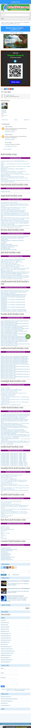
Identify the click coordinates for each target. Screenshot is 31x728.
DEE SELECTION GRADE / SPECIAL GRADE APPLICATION (15, 236)
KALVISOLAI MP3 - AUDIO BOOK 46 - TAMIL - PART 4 (13, 457)
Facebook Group (5, 622)
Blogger (23, 690)
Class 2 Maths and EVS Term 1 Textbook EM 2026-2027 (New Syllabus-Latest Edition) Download (15, 344)
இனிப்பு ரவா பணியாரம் (5, 528)
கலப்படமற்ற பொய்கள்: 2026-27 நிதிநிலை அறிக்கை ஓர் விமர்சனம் (14, 480)
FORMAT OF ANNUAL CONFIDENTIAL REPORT (12, 240)
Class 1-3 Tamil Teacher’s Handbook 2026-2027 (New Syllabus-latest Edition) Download (13, 334)
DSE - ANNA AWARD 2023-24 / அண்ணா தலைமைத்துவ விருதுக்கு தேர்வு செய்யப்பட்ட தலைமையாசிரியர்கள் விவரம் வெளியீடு (15, 218)
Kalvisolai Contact (14, 723)
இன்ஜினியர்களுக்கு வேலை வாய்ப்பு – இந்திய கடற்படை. (12, 261)
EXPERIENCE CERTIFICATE (7, 247)
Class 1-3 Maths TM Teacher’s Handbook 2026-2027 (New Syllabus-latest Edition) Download (15, 324)
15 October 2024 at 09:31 (11, 146)
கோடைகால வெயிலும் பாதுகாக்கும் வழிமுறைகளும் (11, 501)
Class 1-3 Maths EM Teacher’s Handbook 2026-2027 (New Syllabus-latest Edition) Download (15, 321)
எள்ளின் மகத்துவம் (4, 516)
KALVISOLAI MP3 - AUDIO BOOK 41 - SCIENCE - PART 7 (14, 463)
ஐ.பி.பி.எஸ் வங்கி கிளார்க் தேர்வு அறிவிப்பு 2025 (10, 264)
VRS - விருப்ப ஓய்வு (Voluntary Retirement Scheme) (12, 211)
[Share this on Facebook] (5, 89)
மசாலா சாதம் (3, 535)
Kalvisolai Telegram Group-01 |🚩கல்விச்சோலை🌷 (15, 28)
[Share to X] (7, 92)
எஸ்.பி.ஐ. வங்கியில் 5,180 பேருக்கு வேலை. (9, 263)
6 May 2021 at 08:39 (9, 131)
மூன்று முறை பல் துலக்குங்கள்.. (7, 515)
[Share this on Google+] (9, 89)
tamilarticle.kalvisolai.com (7, 653)
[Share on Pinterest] (11, 89)
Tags (9, 574)
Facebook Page (4, 624)
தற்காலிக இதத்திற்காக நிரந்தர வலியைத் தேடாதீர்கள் (11, 475)
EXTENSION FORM (5, 248)
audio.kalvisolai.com (5, 633)
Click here (15, 82)
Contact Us (3, 620)
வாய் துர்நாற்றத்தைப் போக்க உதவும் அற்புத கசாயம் (11, 504)
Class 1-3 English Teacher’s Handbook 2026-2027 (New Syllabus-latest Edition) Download (14, 332)
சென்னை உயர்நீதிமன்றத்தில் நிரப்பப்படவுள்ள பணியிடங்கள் (12, 265)
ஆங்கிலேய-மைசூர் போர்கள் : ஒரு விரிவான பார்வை (11, 390)
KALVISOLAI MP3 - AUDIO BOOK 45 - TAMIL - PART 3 (13, 458)
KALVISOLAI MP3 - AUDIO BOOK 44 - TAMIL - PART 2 (13, 460)
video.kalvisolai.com (6, 661)
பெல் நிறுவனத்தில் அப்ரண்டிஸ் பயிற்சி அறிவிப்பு (10, 267)
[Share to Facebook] (8, 92)
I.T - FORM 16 (4, 241)
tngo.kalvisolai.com (5, 553)
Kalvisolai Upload (5, 627)
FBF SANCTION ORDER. (6, 244)
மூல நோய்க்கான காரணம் (6, 502)
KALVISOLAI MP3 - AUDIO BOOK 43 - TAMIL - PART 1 (13, 461)
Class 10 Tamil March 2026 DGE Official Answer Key (13, 295)
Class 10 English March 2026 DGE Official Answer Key (14, 294)
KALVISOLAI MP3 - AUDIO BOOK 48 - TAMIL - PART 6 (13, 454)
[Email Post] (2, 91)
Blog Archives (16, 574)
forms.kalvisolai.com (6, 554)
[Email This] (4, 92)
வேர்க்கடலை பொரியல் (5, 533)
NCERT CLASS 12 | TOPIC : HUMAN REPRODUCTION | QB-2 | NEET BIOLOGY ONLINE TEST (15, 372)
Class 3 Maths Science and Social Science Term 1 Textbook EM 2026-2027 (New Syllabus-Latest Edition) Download (15, 337)
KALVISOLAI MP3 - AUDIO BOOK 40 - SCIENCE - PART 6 (14, 465)
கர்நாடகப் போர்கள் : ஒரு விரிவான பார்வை (9, 391)
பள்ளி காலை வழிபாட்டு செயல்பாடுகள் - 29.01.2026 (11, 172)
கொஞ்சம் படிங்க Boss (5, 388)
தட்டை (2, 537)
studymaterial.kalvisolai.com (8, 557)
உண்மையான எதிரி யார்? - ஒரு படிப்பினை (9, 476)
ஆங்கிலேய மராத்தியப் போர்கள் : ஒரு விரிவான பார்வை (11, 389)
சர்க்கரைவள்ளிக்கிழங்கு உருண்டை (8, 529)
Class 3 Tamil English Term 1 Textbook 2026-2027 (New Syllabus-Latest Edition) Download (14, 342)
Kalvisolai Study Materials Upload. (9, 549)
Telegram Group (9, 22)
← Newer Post (4, 119)
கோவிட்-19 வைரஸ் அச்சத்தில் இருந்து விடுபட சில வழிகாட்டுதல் (13, 511)
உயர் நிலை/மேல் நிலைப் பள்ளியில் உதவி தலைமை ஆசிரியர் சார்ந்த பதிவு (15, 212)
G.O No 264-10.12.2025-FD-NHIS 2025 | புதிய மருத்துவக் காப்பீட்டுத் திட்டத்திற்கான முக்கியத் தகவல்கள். (13, 208)
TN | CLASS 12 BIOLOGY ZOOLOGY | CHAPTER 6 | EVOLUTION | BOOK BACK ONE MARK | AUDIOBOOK (13, 430)
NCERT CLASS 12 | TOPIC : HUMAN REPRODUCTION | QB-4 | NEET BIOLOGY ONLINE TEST (15, 377)
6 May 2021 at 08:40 (9, 139)
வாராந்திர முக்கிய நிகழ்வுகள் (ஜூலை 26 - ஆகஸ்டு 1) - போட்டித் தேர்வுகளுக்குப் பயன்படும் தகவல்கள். (14, 393)
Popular (3, 574)
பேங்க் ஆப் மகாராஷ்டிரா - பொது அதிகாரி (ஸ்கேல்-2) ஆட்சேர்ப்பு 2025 (15, 268)
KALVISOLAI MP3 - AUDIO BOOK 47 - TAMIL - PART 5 (13, 456)
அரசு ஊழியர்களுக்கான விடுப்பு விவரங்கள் (9, 202)
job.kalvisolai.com (5, 555)
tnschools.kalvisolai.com (6, 550)
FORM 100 (3, 243)
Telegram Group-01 (18, 22)
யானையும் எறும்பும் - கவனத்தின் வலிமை (9, 478)
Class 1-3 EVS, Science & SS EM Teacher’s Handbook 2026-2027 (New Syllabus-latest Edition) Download (15, 326)
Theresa (7, 142)
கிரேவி (2, 534)
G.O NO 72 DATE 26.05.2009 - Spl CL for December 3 (13, 210)
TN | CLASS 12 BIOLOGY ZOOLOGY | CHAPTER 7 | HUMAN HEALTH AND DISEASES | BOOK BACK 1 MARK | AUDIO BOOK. (14, 421)
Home (2, 22)
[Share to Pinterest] (10, 92)
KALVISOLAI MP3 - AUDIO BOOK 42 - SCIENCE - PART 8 (14, 462)
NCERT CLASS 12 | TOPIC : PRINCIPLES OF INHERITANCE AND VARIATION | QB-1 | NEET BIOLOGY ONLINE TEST (15, 362)
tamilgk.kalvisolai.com (6, 655)
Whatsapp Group (5, 631)
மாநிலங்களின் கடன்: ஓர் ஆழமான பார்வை (9, 484)
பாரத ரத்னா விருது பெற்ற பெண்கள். (8, 395)
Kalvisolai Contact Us (6, 548)
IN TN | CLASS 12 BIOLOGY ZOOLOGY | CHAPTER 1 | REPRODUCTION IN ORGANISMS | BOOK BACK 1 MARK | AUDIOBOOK (14, 427)
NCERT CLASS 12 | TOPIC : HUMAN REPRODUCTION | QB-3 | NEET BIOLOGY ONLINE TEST (15, 375)
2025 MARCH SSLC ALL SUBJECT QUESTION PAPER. (14, 309)
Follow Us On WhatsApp (21, 727)
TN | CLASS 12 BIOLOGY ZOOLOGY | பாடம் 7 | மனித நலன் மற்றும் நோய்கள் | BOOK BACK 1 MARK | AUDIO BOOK (15, 424)
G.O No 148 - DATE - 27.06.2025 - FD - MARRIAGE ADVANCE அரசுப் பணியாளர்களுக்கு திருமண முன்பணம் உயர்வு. (15, 226)
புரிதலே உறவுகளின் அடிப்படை (6, 477)
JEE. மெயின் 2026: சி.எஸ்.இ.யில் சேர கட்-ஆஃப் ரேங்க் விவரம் (13, 171)
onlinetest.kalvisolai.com (7, 559)
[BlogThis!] (5, 92)
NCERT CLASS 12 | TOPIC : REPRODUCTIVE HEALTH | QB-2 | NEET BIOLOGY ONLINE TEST (15, 367)
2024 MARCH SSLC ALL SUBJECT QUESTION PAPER (13, 311)
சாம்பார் (2, 531)
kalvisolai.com (4, 551)
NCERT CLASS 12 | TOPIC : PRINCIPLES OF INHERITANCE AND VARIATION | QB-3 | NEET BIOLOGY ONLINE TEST (15, 357)
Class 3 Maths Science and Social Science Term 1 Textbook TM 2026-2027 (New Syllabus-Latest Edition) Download (15, 339)
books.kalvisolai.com (6, 558)
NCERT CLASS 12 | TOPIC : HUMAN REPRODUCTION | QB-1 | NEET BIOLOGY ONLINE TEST (15, 370)
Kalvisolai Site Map (5, 191)
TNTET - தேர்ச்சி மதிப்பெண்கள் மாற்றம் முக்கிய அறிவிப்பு (12, 176)
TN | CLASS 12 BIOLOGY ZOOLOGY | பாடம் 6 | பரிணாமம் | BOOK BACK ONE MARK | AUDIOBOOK (15, 433)
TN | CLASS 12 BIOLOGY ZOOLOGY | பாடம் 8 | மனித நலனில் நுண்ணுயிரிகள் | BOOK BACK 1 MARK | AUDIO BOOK (14, 417)
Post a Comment (7, 149)
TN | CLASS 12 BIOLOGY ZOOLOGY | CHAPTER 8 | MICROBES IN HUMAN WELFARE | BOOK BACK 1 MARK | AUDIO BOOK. (15, 415)
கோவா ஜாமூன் (4, 530)
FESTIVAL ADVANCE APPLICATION (9, 245)
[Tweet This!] (7, 89)
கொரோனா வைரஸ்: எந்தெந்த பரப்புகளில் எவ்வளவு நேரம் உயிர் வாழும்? (15, 505)
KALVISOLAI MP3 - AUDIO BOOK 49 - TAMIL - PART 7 (13, 453)
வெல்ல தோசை (4, 538)
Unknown (7, 126)
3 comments (21, 32)
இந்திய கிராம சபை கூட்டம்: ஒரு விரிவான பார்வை (10, 404)
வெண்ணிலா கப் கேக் (5, 526)
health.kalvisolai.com (6, 640)
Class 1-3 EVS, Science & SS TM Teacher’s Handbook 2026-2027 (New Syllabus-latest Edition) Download (15, 329)
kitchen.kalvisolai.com (6, 646)
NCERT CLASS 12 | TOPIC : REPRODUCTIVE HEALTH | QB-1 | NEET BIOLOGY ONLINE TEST (15, 364)
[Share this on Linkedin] (13, 89)
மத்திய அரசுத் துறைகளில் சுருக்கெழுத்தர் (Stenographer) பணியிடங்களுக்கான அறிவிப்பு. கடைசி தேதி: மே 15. (13, 260)
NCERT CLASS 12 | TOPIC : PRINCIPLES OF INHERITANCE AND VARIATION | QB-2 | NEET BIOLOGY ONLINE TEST (15, 359)
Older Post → (27, 119)
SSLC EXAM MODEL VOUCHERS (8, 249)
